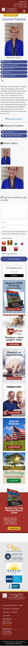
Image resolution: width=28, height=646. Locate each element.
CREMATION (6, 608)
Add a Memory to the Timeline (11, 65)
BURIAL (21, 605)
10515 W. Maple (6, 631)
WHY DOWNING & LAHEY (10, 605)
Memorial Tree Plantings (9, 76)
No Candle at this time (10, 254)
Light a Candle (7, 61)
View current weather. (15, 119)
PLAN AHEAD (15, 608)
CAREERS (14, 612)
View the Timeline (10, 132)
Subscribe (14, 275)
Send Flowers (7, 72)
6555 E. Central (6, 621)
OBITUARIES (6, 615)
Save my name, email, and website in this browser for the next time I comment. (14, 233)
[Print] (2, 80)
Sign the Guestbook (9, 68)
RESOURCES (6, 612)
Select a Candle (7, 238)
